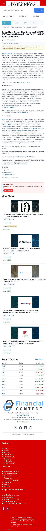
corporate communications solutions (31, 133)
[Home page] (23, 3)
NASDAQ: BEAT (12, 53)
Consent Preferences (9, 530)
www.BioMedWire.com (7, 170)
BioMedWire (5, 119)
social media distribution (14, 132)
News (12, 27)
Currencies (18, 27)
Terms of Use (31, 519)
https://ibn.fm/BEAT (23, 112)
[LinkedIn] (25, 428)
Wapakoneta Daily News (25, 517)
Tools (34, 23)
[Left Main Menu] (4, 3)
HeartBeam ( (5, 53)
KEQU (9, 353)
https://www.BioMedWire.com (26, 156)
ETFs (25, 23)
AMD (3, 372)
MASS (9, 260)
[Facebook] (20, 428)
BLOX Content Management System (25, 524)
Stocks (17, 23)
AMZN (4, 366)
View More (38, 359)
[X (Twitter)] (15, 428)
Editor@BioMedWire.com (8, 174)
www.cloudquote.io (23, 415)
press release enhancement (20, 130)
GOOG (4, 378)
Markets (6, 23)
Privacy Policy (34, 420)
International (27, 27)
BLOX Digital (16, 526)
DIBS (9, 229)
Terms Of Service (22, 422)
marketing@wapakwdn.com (16, 503)
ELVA (9, 322)
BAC (3, 375)
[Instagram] (30, 428)
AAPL (3, 369)
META (3, 381)
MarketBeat (7, 223)
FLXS (9, 291)
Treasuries (35, 27)
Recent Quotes (7, 16)
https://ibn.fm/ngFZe (24, 82)
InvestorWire (6, 126)
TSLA (3, 394)
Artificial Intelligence (11, 226)
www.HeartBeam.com (10, 107)
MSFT (3, 384)
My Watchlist (22, 16)
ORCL (3, 391)
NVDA (4, 388)
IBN (16, 177)
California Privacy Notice (24, 521)
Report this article (8, 190)
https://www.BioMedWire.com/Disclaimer (17, 163)
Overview (6, 27)
